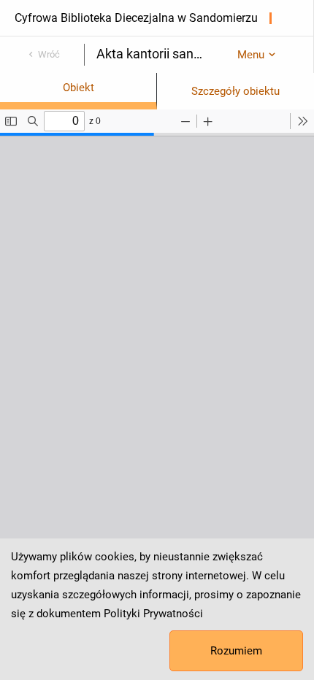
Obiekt (78, 87)
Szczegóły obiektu (235, 91)
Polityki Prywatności (153, 613)
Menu (250, 54)
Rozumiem (236, 650)
